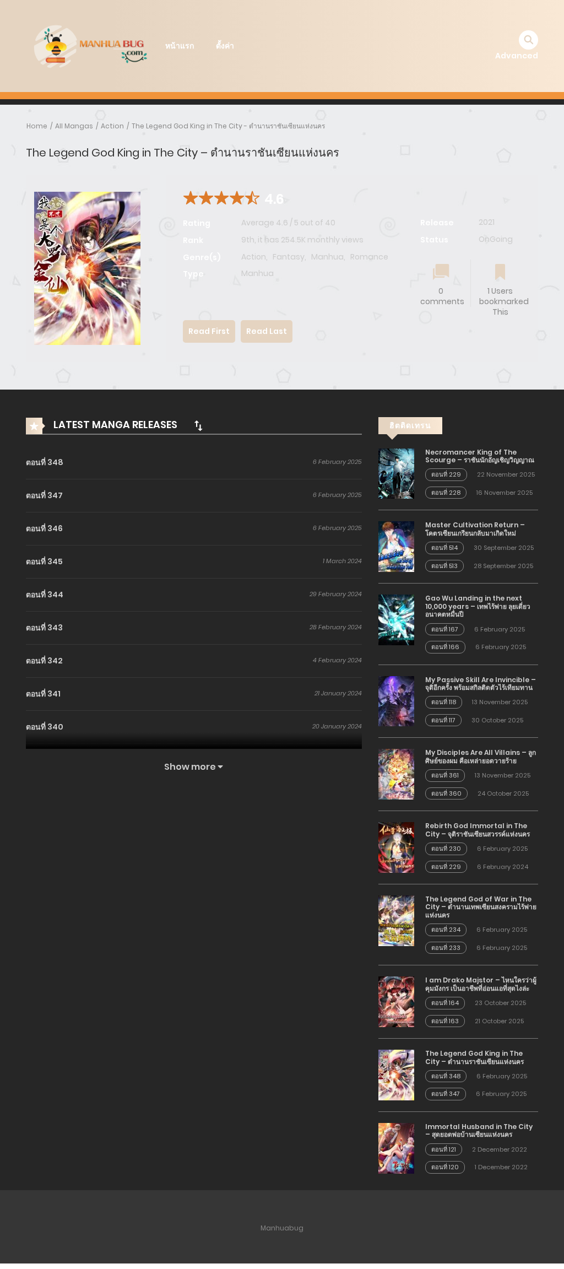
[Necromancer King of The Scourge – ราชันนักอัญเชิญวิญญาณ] (396, 472)
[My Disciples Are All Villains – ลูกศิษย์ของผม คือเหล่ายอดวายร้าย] (396, 773)
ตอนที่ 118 (443, 702)
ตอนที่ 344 (44, 594)
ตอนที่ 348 (44, 462)
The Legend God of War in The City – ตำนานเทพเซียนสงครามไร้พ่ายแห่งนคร (480, 907)
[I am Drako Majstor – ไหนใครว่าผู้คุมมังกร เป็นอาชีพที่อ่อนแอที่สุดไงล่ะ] (396, 1001)
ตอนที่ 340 (44, 726)
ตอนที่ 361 (445, 775)
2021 (487, 222)
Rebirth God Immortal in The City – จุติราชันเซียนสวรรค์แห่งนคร (477, 829)
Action (112, 126)
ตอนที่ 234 (445, 929)
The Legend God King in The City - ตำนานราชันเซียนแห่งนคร (228, 126)
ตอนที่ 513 (444, 565)
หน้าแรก (179, 45)
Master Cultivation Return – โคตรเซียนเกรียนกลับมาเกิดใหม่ (475, 528)
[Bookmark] (500, 273)
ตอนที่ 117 (443, 720)
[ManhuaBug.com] (90, 45)
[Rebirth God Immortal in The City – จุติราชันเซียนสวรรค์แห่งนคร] (396, 846)
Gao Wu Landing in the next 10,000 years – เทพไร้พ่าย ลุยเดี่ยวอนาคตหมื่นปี (477, 606)
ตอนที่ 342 (44, 660)
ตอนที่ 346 (44, 528)
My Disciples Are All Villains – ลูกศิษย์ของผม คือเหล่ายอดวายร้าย (480, 756)
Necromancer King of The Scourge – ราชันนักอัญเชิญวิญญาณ (479, 456)
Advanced (516, 55)
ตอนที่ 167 (444, 629)
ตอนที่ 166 (445, 646)
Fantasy (289, 256)
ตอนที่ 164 (445, 1002)
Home (36, 126)
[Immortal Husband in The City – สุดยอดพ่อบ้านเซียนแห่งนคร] (396, 1147)
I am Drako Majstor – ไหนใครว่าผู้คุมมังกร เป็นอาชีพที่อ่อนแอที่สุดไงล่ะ (480, 983)
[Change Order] (198, 425)
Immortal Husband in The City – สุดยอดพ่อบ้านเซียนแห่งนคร (479, 1130)
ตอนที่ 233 (445, 947)
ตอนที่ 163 (445, 1021)
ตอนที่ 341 (43, 693)
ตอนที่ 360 (446, 793)
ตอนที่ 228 (445, 492)
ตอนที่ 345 (44, 561)
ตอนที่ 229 (446, 474)
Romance (369, 256)
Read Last (266, 331)
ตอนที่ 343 (44, 627)
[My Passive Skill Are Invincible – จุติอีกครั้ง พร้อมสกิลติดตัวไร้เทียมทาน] (396, 700)
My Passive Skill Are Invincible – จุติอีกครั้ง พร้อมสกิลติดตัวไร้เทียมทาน (480, 683)
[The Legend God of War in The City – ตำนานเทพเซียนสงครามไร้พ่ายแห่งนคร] (396, 920)
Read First (209, 331)
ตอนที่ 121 (443, 1149)
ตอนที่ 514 (444, 547)
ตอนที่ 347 (44, 495)
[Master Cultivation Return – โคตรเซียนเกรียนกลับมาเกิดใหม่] (396, 546)
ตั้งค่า (225, 45)
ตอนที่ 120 (445, 1167)
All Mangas (74, 126)
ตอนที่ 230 (446, 848)
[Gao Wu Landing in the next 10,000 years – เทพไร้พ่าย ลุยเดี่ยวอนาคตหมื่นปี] (396, 619)
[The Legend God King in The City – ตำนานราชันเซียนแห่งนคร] (396, 1074)
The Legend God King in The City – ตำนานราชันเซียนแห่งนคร (474, 1057)
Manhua (327, 256)
